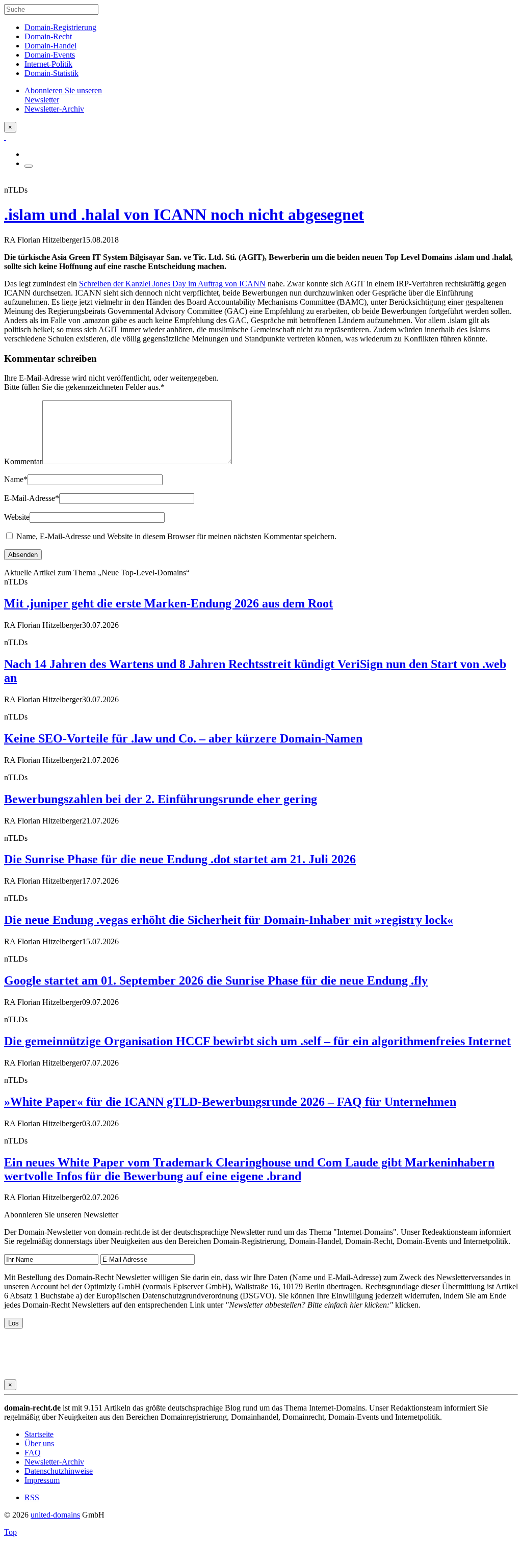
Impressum (42, 1480)
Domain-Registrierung (60, 27)
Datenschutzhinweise (58, 1471)
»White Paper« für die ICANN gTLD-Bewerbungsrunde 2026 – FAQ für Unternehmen (230, 1101)
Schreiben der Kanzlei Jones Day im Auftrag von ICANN (172, 283)
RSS (31, 1497)
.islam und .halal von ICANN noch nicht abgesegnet (184, 214)
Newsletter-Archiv (54, 1461)
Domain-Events (49, 54)
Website (17, 517)
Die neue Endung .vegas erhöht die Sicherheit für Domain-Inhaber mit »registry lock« (228, 919)
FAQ (32, 1452)
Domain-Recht (48, 36)
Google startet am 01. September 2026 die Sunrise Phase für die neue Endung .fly (216, 980)
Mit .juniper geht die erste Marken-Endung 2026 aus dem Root (168, 603)
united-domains (55, 1514)
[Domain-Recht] (5, 136)
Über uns (39, 1443)
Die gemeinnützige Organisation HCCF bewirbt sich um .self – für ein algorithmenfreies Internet (257, 1041)
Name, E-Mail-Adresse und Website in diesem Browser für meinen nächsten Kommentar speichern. (176, 536)
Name (16, 479)
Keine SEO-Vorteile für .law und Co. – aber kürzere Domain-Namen (183, 738)
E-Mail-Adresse (31, 498)
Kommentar (23, 461)
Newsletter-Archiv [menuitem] (54, 108)
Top (10, 1532)
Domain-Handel (50, 45)
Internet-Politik (48, 64)
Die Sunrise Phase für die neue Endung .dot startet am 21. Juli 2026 (180, 859)
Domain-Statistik (51, 73)
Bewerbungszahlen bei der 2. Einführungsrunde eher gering (160, 799)
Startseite (39, 1434)
